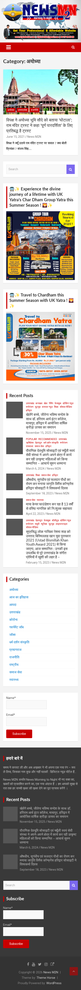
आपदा (12, 605)
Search (70, 169)
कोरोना (13, 620)
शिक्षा (56, 406)
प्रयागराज (15, 650)
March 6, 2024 (35, 468)
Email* (10, 715)
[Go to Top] (74, 971)
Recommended (47, 439)
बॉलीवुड (55, 520)
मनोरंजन (29, 406)
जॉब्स (12, 635)
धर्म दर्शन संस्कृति (51, 442)
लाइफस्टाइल (61, 523)
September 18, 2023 (39, 493)
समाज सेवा (39, 446)
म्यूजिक (44, 523)
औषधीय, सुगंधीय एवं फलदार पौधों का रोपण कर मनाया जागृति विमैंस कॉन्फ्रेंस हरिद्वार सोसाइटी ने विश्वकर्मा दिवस (49, 484)
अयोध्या (10, 110)
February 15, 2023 (37, 562)
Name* (11, 698)
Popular (31, 439)
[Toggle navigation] (8, 47)
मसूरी (37, 523)
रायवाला (29, 446)
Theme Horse (46, 978)
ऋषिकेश (30, 442)
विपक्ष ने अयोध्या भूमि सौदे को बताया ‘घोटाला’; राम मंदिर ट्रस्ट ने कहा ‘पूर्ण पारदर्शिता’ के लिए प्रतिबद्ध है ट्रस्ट (39, 125)
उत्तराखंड (30, 403)
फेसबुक (58, 403)
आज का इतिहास (18, 597)
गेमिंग (51, 403)
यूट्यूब (37, 406)
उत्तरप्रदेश (22, 110)
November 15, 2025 (39, 432)
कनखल (39, 403)
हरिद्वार (29, 410)
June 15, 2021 (15, 136)
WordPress (53, 983)
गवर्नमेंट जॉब (16, 627)
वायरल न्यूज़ (47, 406)
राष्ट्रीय (13, 665)
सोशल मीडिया (66, 406)
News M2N (34, 136)
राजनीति (34, 110)
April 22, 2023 (35, 513)
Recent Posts (21, 396)
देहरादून (38, 442)
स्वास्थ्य (40, 500)
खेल (45, 403)
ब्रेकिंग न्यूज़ (68, 403)
